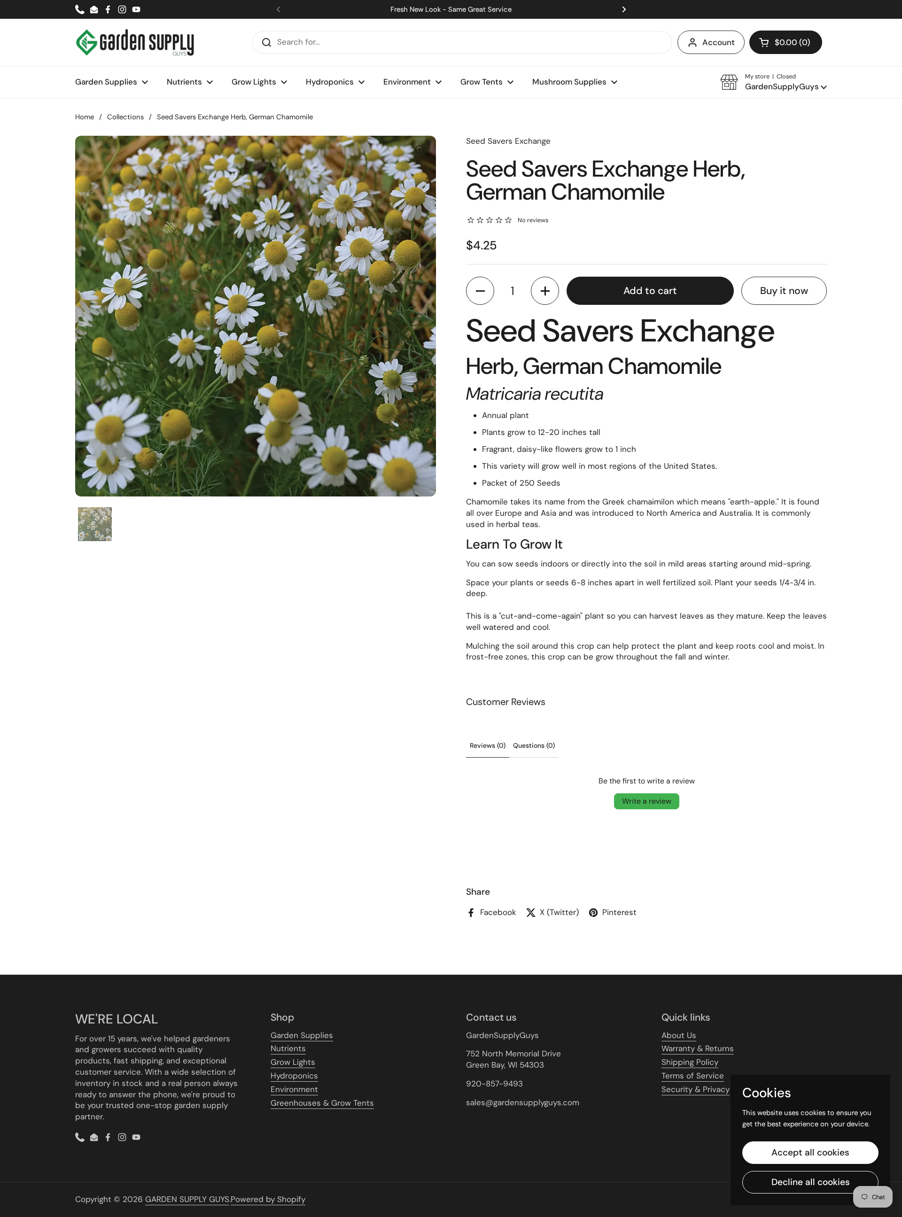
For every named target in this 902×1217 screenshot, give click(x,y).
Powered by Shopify (268, 1199)
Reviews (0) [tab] (487, 745)
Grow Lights (293, 1062)
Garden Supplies (302, 1035)
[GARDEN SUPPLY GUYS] (135, 42)
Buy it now (784, 290)
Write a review (646, 801)
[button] (785, 42)
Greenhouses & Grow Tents (322, 1103)
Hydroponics (294, 1075)
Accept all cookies (810, 1152)
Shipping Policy (689, 1062)
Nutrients (288, 1048)
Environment (294, 1089)
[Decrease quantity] (480, 291)
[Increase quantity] (545, 291)
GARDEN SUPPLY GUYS (187, 1199)
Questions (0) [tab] (534, 745)
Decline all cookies (810, 1182)
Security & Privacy (695, 1089)
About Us (678, 1035)
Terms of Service (692, 1075)
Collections (125, 117)
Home (84, 117)
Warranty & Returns (697, 1048)
